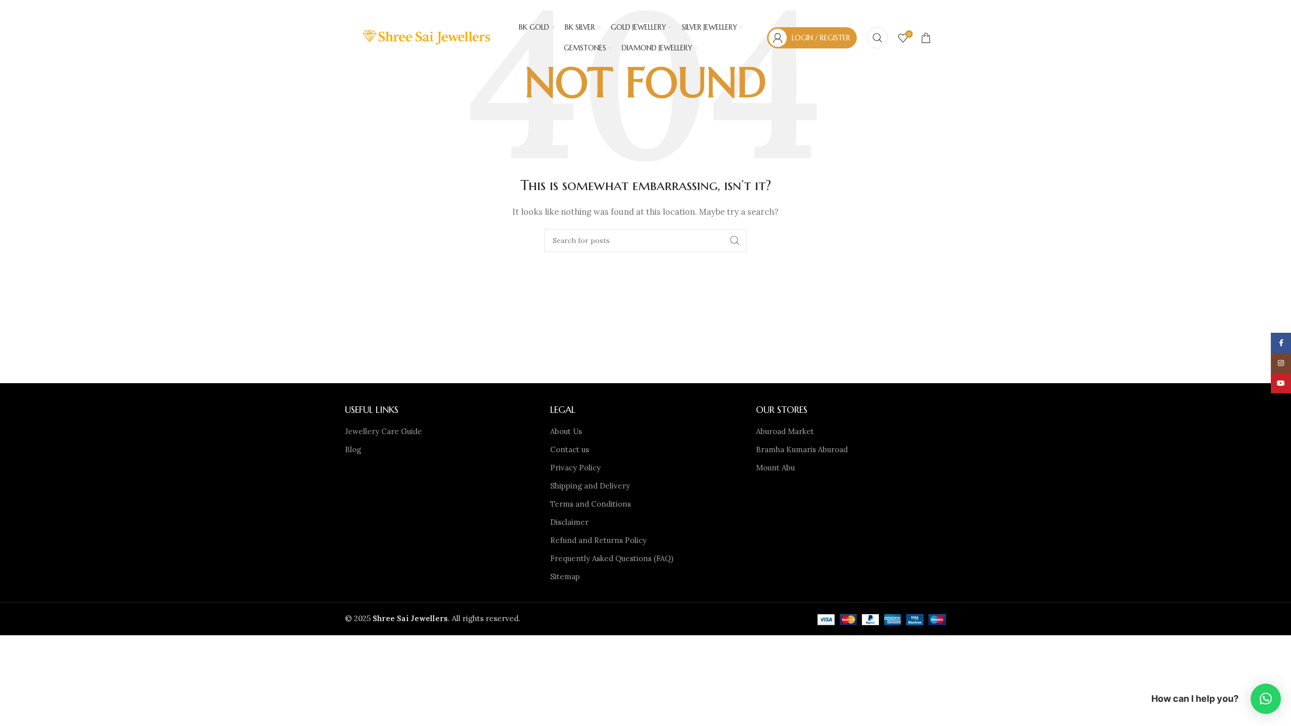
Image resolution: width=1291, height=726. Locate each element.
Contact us (569, 449)
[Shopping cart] (926, 38)
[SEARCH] (734, 240)
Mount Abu (775, 467)
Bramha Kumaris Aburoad (802, 449)
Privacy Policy (575, 467)
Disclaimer (569, 522)
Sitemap (565, 576)
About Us (566, 431)
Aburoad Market (785, 431)
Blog (353, 449)
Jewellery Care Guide (383, 431)
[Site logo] (427, 37)
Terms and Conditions (590, 504)
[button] (1266, 699)
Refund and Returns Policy (598, 540)
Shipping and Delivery (590, 486)
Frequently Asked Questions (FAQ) (611, 558)
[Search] (877, 38)
